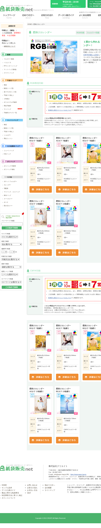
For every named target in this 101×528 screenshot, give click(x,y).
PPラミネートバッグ (10, 66)
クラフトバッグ (9, 73)
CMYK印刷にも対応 (91, 55)
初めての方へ (50, 485)
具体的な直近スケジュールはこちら (59, 110)
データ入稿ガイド (8, 490)
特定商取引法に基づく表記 (12, 495)
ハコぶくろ (7, 62)
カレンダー (7, 185)
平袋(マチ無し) (9, 95)
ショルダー (7, 135)
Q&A (29, 493)
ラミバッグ (7, 109)
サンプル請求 (7, 488)
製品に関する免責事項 (10, 493)
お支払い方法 (32, 490)
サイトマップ (50, 490)
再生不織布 (7, 105)
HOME (29, 24)
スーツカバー (8, 198)
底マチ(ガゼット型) (10, 92)
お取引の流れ (32, 488)
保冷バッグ (7, 195)
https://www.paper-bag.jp (78, 474)
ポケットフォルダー (10, 181)
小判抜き (7, 99)
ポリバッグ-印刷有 (10, 166)
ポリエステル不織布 (10, 102)
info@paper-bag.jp (60, 474)
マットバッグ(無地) (10, 69)
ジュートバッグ (9, 150)
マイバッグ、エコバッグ (12, 192)
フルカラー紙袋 (9, 59)
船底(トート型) (9, 88)
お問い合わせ (32, 485)
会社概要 (48, 488)
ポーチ (6, 202)
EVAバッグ (7, 154)
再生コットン (8, 138)
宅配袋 (6, 188)
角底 (5, 85)
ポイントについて (8, 498)
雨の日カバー (8, 205)
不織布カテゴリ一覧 (10, 112)
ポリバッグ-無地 (9, 169)
